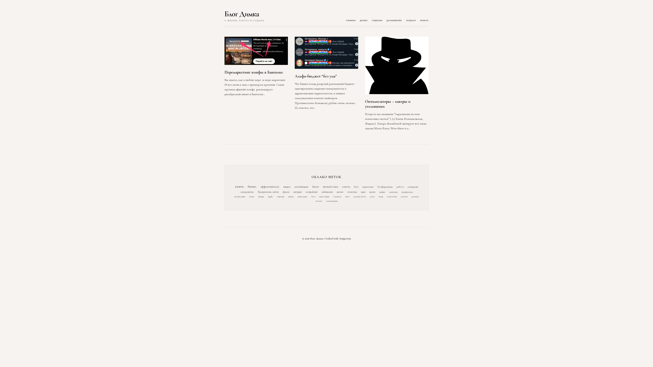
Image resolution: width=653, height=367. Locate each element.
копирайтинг (312, 191)
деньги (291, 196)
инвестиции (324, 196)
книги (239, 186)
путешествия (239, 196)
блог (313, 196)
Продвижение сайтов (268, 191)
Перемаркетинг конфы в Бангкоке (253, 72)
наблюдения (327, 191)
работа (400, 186)
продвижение (407, 191)
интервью (298, 191)
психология (392, 196)
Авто (347, 196)
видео (287, 186)
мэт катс (318, 201)
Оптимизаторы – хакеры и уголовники (388, 104)
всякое (424, 20)
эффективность (269, 186)
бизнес (252, 186)
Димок (286, 191)
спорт (251, 196)
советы (346, 186)
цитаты (340, 191)
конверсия (413, 186)
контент (404, 196)
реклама (415, 196)
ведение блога (360, 196)
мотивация (301, 186)
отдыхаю (377, 20)
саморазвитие (247, 191)
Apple (270, 196)
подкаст (411, 20)
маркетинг (368, 186)
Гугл (356, 186)
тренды (261, 196)
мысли (372, 191)
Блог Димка (241, 14)
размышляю (394, 20)
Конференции (385, 186)
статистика (352, 191)
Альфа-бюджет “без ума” (316, 76)
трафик (382, 191)
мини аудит (302, 196)
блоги (315, 186)
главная (351, 20)
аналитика (393, 191)
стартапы (280, 196)
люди (381, 196)
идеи (363, 191)
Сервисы (337, 196)
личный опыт (330, 186)
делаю (363, 20)
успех (372, 196)
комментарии (332, 201)
